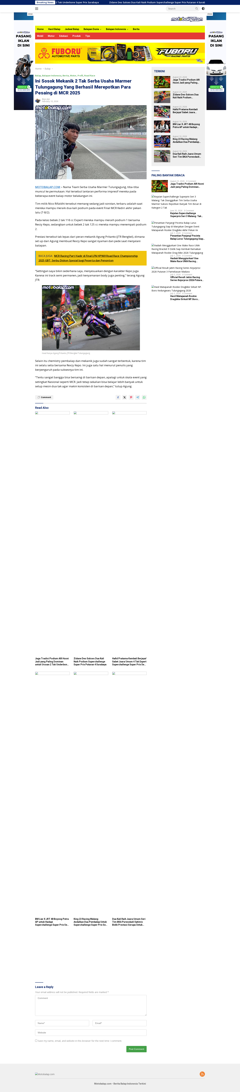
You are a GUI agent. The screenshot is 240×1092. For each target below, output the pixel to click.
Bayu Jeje (46, 99)
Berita (136, 29)
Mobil (40, 36)
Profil (80, 75)
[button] (196, 8)
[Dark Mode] (203, 8)
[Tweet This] (124, 397)
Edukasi (63, 36)
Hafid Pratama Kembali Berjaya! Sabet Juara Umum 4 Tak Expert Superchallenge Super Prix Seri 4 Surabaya (129, 661)
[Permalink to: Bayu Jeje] (37, 99)
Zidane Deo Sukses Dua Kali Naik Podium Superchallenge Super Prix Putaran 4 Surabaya (121, 2)
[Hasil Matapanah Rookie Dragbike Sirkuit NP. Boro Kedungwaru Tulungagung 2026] (178, 289)
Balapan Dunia (91, 29)
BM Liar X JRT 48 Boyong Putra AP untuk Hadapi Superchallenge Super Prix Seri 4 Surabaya (52, 922)
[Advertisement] (91, 955)
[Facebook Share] (118, 397)
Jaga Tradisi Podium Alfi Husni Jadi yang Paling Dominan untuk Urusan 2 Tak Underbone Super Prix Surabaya (52, 661)
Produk (76, 36)
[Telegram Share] (137, 397)
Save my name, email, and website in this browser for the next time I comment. (80, 1040)
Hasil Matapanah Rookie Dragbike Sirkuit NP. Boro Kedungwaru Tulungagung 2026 (187, 298)
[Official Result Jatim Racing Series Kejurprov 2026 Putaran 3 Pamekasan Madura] (178, 269)
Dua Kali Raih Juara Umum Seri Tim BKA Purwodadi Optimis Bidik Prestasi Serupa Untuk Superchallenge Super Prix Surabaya (128, 922)
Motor (51, 36)
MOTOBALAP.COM (47, 187)
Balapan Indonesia (116, 29)
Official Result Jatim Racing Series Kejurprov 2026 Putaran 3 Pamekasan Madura (186, 279)
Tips (87, 36)
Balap (38, 75)
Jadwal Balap (72, 29)
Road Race (89, 75)
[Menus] (37, 8)
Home (40, 29)
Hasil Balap (54, 29)
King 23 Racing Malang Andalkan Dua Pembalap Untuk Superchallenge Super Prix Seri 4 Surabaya (90, 922)
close (30, 14)
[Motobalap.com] (187, 18)
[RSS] (202, 1074)
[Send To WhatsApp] (144, 397)
